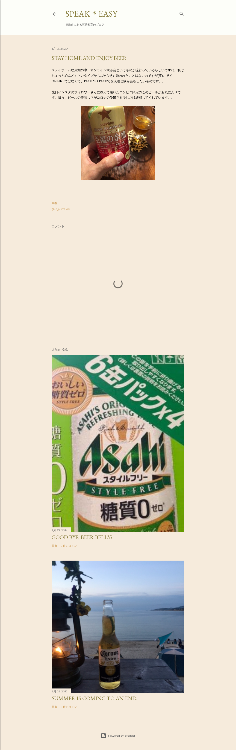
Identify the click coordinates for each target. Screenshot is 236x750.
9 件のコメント (70, 545)
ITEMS (65, 209)
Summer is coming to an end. (94, 698)
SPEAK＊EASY (91, 13)
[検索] (181, 12)
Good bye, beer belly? (82, 537)
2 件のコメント (70, 707)
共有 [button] (54, 203)
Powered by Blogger (121, 735)
